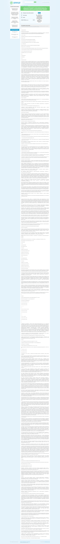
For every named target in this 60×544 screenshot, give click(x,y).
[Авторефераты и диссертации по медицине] (15, 2)
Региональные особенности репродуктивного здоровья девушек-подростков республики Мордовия (15, 18)
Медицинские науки (14, 31)
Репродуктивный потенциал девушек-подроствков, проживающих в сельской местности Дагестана (15, 9)
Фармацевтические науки (14, 34)
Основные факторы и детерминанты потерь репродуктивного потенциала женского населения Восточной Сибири (14, 21)
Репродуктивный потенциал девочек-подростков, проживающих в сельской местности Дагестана (15, 26)
